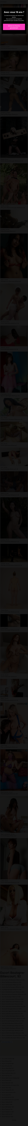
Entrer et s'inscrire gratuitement (14, 27)
